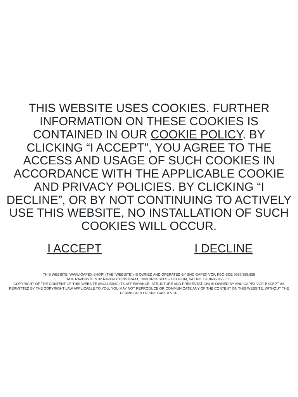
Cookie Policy (197, 134)
